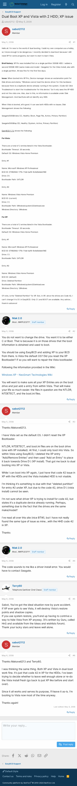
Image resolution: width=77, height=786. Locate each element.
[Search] (72, 4)
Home (61, 776)
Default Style (11, 771)
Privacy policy (41, 776)
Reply (72, 308)
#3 (74, 421)
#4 (74, 561)
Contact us (8, 776)
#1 (74, 42)
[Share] (70, 42)
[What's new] (66, 4)
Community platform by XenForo (29, 783)
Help (53, 776)
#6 (74, 655)
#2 (74, 331)
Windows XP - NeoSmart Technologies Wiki (27, 374)
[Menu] (5, 4)
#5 (74, 599)
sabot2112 (9, 21)
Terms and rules (24, 776)
